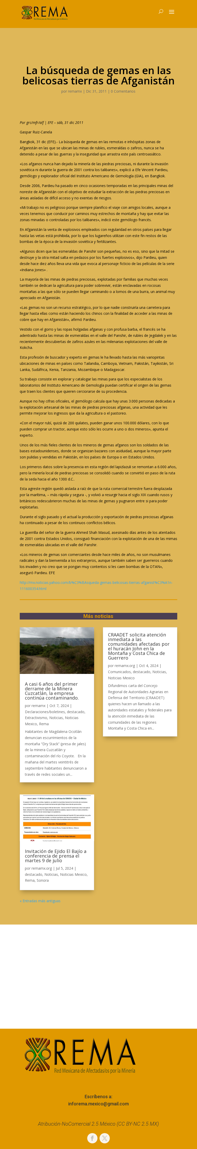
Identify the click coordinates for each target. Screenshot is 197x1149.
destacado (75, 711)
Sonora (43, 880)
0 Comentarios (123, 91)
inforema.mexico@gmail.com (98, 1103)
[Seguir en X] (105, 1138)
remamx (75, 91)
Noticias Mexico (73, 874)
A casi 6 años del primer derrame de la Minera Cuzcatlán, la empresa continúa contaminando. (52, 691)
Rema (44, 723)
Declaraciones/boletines (45, 711)
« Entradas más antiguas (40, 900)
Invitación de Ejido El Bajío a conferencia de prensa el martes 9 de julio (55, 855)
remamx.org (42, 868)
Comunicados (119, 671)
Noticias (56, 717)
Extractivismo (36, 717)
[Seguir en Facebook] (92, 1138)
